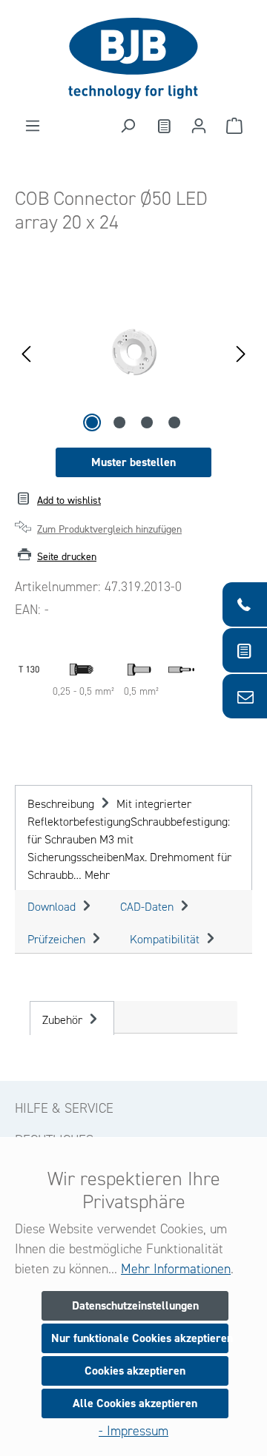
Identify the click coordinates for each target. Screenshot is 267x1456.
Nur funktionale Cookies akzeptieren (139, 1338)
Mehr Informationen (176, 1269)
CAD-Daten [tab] (148, 907)
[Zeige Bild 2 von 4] (119, 422)
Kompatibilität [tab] (166, 939)
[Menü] (32, 126)
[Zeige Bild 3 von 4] (147, 422)
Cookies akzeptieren (135, 1370)
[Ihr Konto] (199, 126)
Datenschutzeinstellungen (135, 1305)
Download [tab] (53, 907)
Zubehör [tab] (63, 1020)
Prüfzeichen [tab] (57, 939)
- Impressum (133, 1431)
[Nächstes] (241, 352)
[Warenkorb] (234, 126)
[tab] (133, 837)
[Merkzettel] (163, 126)
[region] (133, 352)
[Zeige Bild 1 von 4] (92, 422)
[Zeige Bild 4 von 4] (174, 422)
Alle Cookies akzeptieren (135, 1403)
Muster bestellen (133, 462)
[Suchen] (127, 126)
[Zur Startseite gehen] (133, 58)
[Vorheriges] (26, 352)
